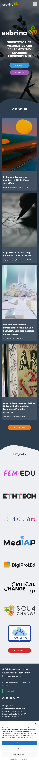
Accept (19, 743)
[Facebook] (3, 698)
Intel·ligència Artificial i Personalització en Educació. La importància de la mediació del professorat (18, 329)
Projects (19, 72)
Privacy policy (23, 759)
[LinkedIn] (18, 698)
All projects (19, 650)
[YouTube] (7, 698)
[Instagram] (11, 698)
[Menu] (35, 4)
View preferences (19, 754)
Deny (19, 749)
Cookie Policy (14, 759)
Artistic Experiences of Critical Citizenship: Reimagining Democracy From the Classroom (19, 408)
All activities (19, 428)
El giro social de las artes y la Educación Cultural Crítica (18, 254)
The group (19, 65)
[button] (36, 724)
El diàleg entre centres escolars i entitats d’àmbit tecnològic (17, 180)
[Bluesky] (14, 698)
